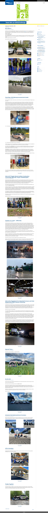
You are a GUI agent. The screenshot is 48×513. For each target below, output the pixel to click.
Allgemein (21, 217)
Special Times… (9, 349)
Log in (39, 68)
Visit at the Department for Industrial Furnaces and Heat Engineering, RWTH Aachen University (19, 301)
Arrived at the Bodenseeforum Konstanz (15, 415)
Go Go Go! (8, 379)
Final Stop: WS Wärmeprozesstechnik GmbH (16, 97)
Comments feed (40, 70)
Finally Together (9, 484)
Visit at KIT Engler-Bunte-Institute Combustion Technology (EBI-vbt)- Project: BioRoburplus (17, 177)
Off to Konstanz (9, 448)
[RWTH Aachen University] (9, 4)
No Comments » (19, 173)
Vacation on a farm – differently (13, 220)
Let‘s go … (43, 54)
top (33, 509)
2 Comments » (19, 376)
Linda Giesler (12, 29)
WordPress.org (40, 71)
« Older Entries (7, 508)
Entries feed (39, 69)
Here (25, 31)
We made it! (8, 28)
